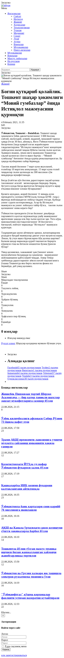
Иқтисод (18, 19)
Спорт (17, 36)
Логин (4, 634)
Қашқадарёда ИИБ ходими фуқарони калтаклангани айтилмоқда (26, 487)
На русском (13, 61)
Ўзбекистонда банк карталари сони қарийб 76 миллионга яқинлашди (30, 508)
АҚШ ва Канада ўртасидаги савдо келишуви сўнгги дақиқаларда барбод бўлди (31, 529)
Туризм (17, 30)
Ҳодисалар (19, 24)
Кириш (11, 64)
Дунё (16, 38)
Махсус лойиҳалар (17, 58)
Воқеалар (19, 44)
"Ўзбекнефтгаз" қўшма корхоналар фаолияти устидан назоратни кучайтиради (30, 596)
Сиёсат (17, 16)
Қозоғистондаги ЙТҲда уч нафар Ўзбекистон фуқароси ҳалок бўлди (24, 465)
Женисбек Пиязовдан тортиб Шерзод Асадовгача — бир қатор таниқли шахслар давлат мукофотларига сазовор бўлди (30, 397)
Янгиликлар (14, 13)
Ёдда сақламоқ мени (15, 646)
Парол (4, 640)
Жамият (18, 22)
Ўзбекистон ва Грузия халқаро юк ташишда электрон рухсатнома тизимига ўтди (31, 575)
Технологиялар (22, 27)
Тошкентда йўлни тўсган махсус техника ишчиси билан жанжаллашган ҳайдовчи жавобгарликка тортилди (28, 552)
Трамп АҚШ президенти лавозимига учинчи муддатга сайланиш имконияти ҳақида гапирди (31, 443)
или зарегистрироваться (14, 655)
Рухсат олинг (8, 343)
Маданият (19, 33)
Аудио (17, 41)
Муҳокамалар (21, 47)
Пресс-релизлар (22, 50)
